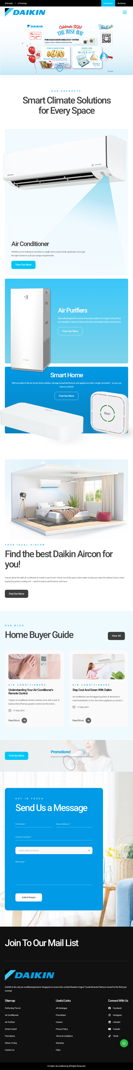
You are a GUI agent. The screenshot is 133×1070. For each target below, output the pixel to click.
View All (116, 636)
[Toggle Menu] (125, 12)
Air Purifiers (10, 1022)
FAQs (58, 1050)
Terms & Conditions (64, 1036)
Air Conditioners (11, 1015)
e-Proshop (22, 3)
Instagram (117, 1015)
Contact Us (9, 1050)
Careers (59, 1022)
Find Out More (66, 395)
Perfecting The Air (12, 1008)
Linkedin (116, 1022)
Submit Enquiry (29, 897)
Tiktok (115, 1036)
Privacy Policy (62, 1029)
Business (122, 3)
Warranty (9, 3)
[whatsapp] (124, 1043)
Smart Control (11, 1029)
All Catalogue (61, 1008)
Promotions (10, 1036)
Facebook (117, 1008)
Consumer (108, 3)
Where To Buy (11, 1043)
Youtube (116, 1029)
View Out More (23, 264)
